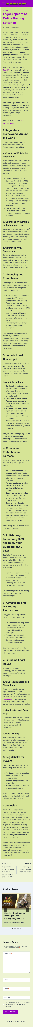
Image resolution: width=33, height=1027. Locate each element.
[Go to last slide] (5, 910)
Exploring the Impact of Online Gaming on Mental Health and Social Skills (8, 870)
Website (7, 997)
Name (6, 980)
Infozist (7, 27)
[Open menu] (3, 3)
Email (6, 989)
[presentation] (16, 901)
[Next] (27, 910)
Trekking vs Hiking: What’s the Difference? (25, 868)
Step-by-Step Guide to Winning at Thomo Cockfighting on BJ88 (14, 916)
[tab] (12, 928)
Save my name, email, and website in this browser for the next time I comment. (17, 1004)
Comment (8, 953)
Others (5, 10)
